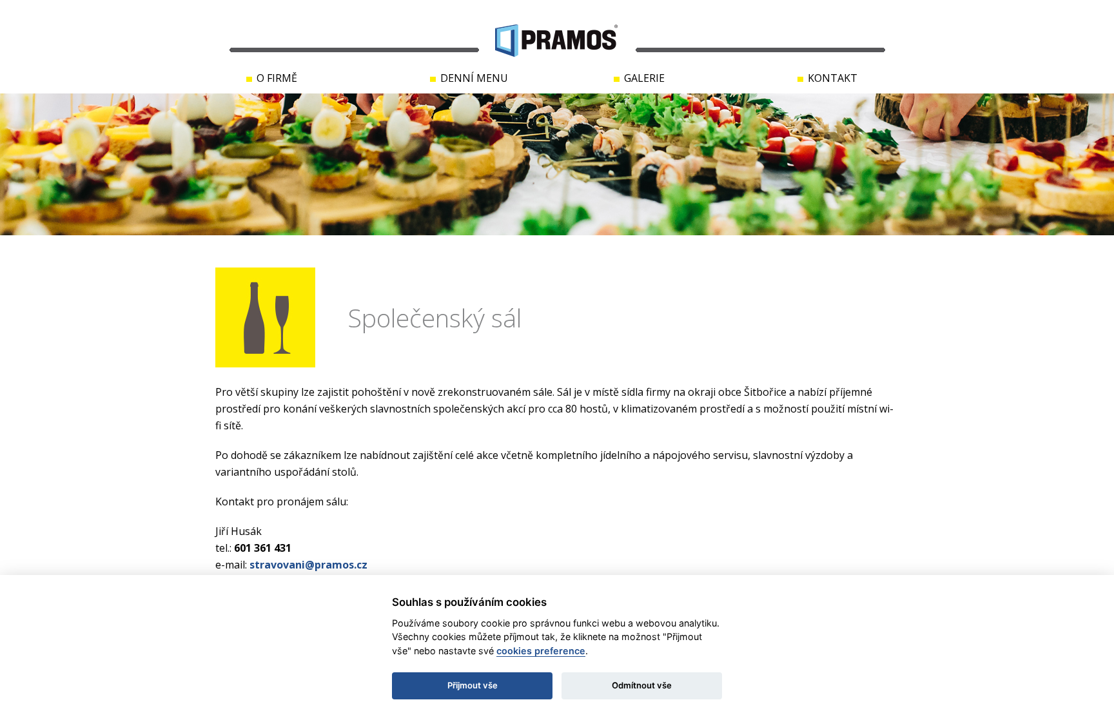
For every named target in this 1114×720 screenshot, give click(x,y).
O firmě (277, 78)
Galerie (644, 78)
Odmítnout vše (642, 685)
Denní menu (474, 78)
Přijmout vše (472, 685)
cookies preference (540, 650)
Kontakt (832, 78)
